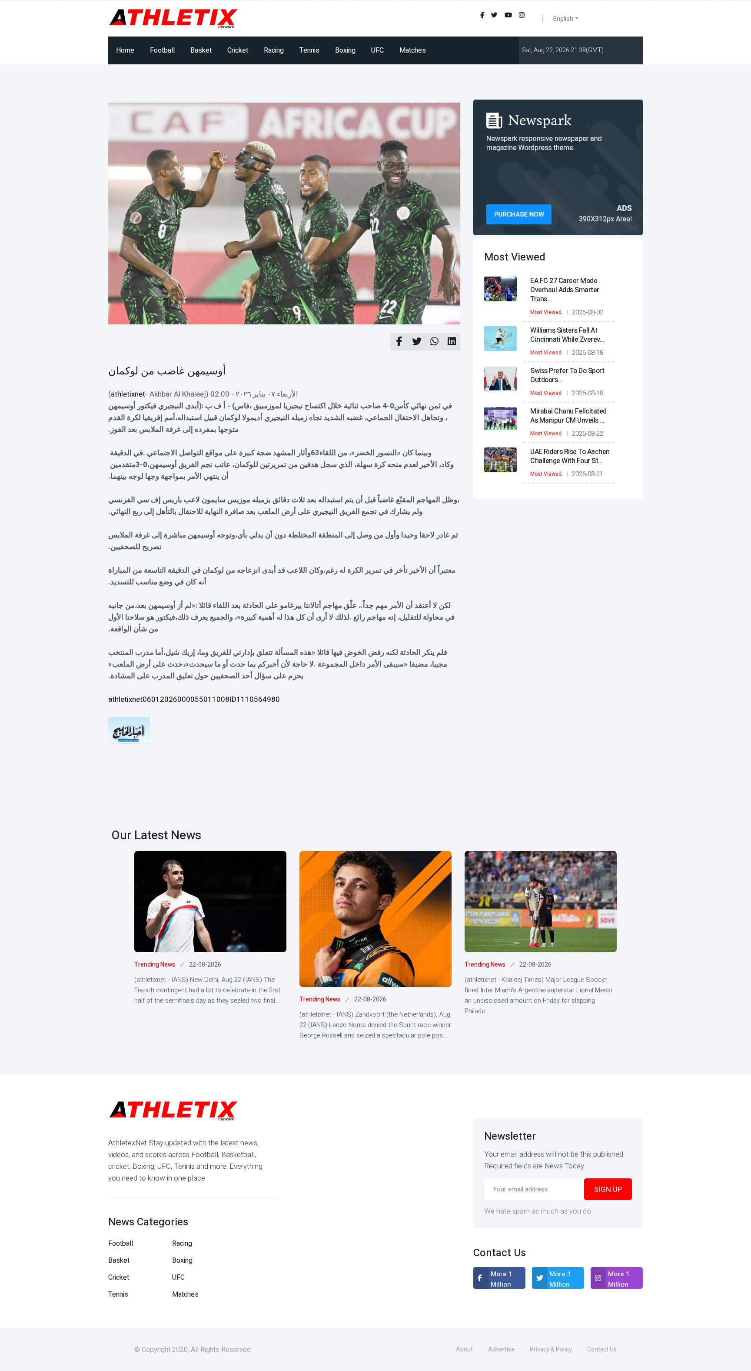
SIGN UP (608, 1189)
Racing (274, 50)
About (464, 1349)
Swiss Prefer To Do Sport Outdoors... (567, 375)
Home (125, 50)
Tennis (309, 50)
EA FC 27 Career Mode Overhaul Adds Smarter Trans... (564, 290)
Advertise (501, 1349)
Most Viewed (546, 312)
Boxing (345, 50)
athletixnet (128, 394)
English (563, 18)
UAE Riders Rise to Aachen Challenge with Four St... (570, 456)
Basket (201, 50)
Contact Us (602, 1349)
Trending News (154, 964)
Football (162, 50)
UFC (377, 50)
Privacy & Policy (551, 1349)
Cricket (237, 50)
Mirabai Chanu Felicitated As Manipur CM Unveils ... (568, 416)
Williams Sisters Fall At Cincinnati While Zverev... (567, 335)
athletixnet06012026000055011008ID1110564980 (194, 699)
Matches (412, 50)
